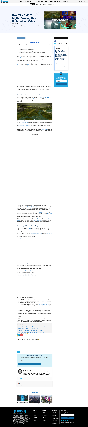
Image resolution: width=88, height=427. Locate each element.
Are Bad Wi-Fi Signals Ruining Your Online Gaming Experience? (31, 330)
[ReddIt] (42, 38)
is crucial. (29, 228)
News (21, 1)
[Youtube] (84, 1)
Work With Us (54, 420)
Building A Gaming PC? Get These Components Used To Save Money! (32, 326)
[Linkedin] (81, 1)
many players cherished (24, 123)
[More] (44, 38)
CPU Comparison (65, 1)
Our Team (54, 417)
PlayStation (44, 4)
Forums (46, 1)
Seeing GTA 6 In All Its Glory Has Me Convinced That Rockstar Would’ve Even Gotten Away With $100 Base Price (61, 60)
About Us (54, 412)
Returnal (40, 212)
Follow (67, 43)
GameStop (19, 64)
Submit (18, 351)
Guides (35, 1)
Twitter (44, 418)
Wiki (39, 1)
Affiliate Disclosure (55, 418)
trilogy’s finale (44, 129)
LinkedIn (44, 417)
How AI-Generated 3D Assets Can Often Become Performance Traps (22, 402)
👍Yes (18, 335)
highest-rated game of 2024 (24, 125)
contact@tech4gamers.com (69, 422)
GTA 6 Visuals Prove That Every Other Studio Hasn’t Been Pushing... (34, 403)
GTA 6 (37, 4)
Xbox (40, 4)
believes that (28, 208)
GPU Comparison (57, 1)
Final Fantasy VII (24, 122)
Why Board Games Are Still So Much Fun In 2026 (60, 63)
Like (67, 41)
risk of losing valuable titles (28, 270)
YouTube (44, 420)
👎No (22, 335)
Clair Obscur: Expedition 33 (52, 4)
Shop (44, 412)
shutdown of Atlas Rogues (36, 233)
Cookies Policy (54, 423)
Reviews (31, 1)
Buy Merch (51, 1)
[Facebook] (79, 1)
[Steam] (21, 378)
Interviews (35, 414)
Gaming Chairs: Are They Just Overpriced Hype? (28, 328)
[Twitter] (83, 1)
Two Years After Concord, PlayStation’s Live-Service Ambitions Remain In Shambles (60, 67)
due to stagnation (38, 220)
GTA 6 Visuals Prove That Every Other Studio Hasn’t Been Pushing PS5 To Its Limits (61, 55)
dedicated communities (44, 304)
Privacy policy (54, 421)
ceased (28, 64)
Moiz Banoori (15, 23)
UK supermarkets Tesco (44, 63)
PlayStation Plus (34, 206)
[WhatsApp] (40, 38)
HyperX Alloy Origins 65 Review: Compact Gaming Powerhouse (31, 332)
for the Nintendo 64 (34, 98)
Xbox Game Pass (25, 206)
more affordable (37, 218)
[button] (87, 1)
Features (35, 415)
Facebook (45, 415)
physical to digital (20, 57)
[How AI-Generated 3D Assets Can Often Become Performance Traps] (22, 398)
